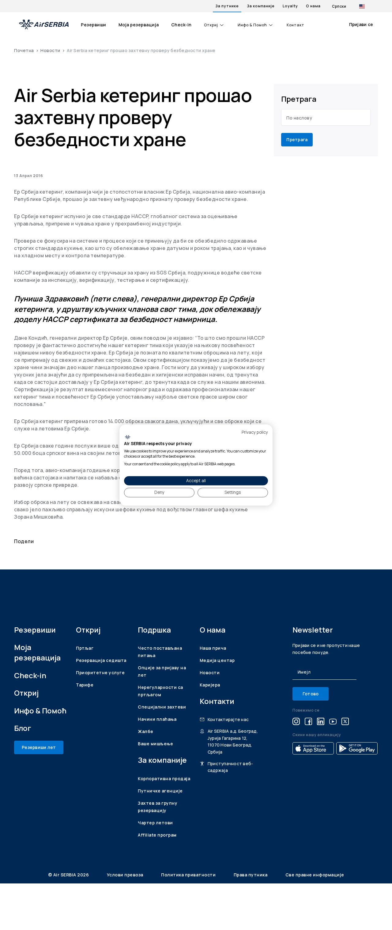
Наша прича (213, 648)
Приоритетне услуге (100, 672)
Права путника (251, 875)
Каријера (210, 685)
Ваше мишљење (155, 744)
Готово (311, 694)
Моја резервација (139, 25)
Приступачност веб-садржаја (230, 767)
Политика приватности (189, 875)
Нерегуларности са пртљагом (160, 691)
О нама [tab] (313, 6)
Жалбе (145, 731)
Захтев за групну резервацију (157, 806)
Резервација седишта (101, 660)
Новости (50, 50)
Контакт (295, 25)
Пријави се (361, 24)
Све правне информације (314, 875)
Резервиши (93, 25)
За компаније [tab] (261, 6)
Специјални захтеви (162, 707)
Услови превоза (126, 875)
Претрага (296, 139)
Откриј (211, 25)
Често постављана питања (160, 651)
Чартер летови (155, 823)
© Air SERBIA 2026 (69, 875)
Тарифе (84, 685)
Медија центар (217, 660)
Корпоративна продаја (164, 778)
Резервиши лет (39, 747)
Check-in (181, 25)
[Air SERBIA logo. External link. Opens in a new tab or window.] (127, 437)
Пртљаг (84, 648)
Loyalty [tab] (290, 6)
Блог (22, 728)
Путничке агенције (160, 791)
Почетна (24, 50)
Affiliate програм (157, 835)
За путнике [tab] (227, 6)
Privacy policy (255, 432)
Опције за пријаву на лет (162, 671)
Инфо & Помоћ (252, 25)
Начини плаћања (157, 719)
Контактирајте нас (228, 719)
